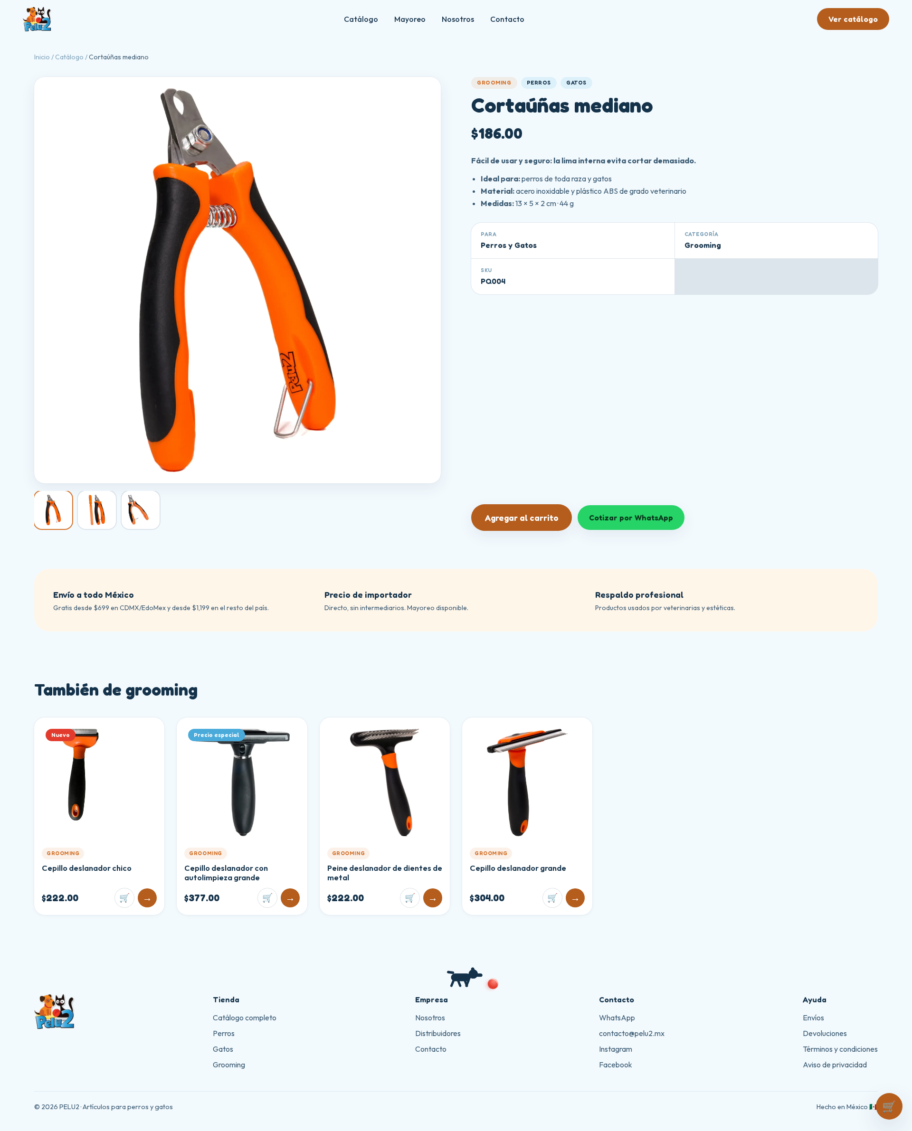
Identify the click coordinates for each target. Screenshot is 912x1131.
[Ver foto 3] (141, 510)
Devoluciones (825, 1033)
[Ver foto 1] (53, 510)
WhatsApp (617, 1017)
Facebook (615, 1064)
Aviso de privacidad (835, 1064)
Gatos (223, 1049)
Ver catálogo (853, 19)
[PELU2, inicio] (37, 19)
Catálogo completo (244, 1017)
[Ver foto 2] (97, 510)
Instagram (615, 1049)
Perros (224, 1033)
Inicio (42, 57)
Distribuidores (438, 1033)
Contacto (507, 19)
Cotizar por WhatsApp (631, 517)
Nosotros (458, 19)
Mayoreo (410, 19)
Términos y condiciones (840, 1049)
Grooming (229, 1064)
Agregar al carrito (521, 517)
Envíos (813, 1017)
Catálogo (361, 19)
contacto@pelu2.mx (632, 1033)
